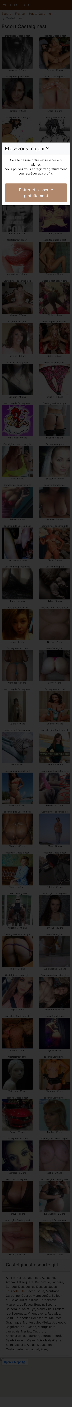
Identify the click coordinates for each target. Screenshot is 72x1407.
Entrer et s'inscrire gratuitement (36, 192)
